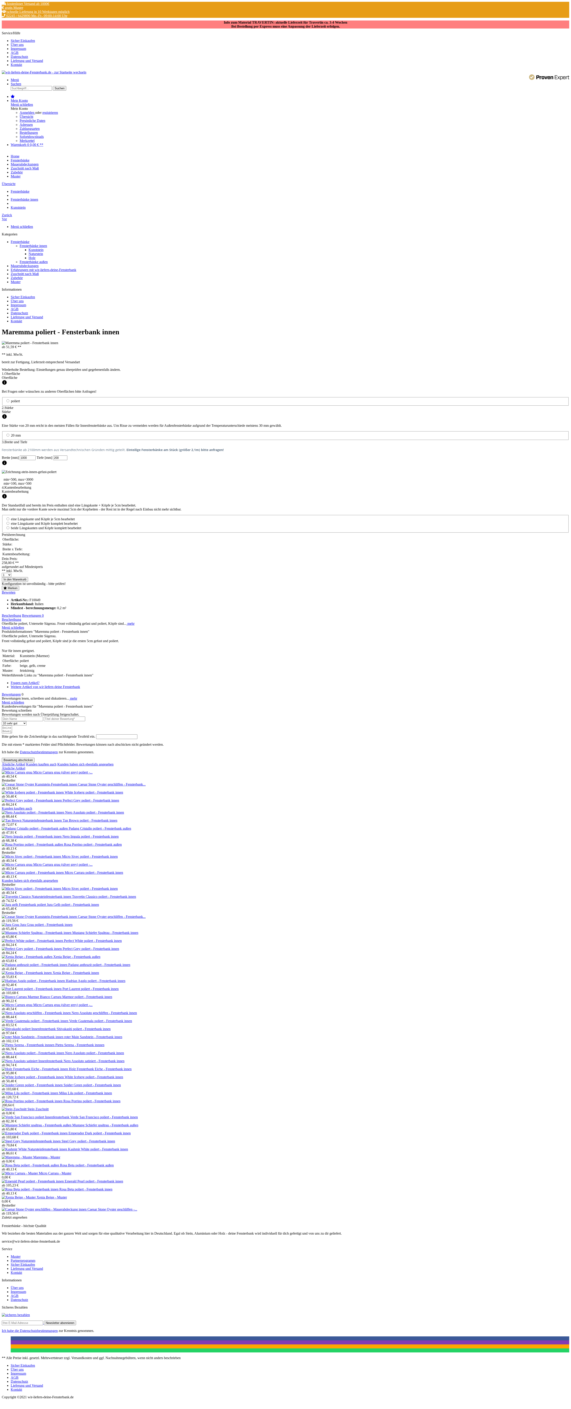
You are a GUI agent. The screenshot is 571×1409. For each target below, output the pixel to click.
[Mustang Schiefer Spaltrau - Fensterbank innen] (37, 933)
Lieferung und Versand (27, 61)
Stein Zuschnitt (38, 1109)
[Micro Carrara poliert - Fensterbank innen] (33, 872)
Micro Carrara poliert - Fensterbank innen (94, 872)
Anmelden (27, 112)
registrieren (50, 112)
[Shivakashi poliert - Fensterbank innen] (29, 1029)
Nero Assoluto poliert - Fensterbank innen (94, 812)
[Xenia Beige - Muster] (19, 1197)
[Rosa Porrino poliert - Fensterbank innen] (32, 1101)
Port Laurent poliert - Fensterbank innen (90, 989)
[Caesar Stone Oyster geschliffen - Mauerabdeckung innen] (44, 1209)
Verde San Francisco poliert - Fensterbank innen (104, 1117)
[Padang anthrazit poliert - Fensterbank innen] (35, 965)
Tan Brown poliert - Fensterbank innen (90, 820)
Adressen (26, 125)
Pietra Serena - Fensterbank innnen (79, 1045)
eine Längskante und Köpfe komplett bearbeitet (44, 523)
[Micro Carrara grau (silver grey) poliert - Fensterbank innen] (17, 772)
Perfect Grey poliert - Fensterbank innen (91, 800)
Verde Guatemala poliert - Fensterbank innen (100, 1021)
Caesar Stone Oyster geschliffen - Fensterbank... (112, 784)
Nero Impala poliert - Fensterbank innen (90, 836)
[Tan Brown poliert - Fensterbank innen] (32, 820)
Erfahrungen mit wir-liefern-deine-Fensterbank (43, 270)
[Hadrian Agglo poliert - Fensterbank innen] (34, 981)
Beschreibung (11, 615)
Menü (15, 80)
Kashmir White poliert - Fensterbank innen (98, 1149)
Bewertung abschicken (18, 760)
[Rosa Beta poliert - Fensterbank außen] (31, 1165)
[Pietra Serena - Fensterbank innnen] (28, 1045)
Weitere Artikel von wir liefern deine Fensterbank (45, 687)
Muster (16, 282)
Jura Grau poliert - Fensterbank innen (46, 925)
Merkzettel (27, 141)
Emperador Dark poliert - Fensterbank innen (99, 1133)
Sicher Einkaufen (23, 41)
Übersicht (26, 116)
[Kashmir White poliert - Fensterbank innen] (35, 1149)
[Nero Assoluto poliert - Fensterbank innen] (33, 812)
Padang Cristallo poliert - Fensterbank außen (100, 828)
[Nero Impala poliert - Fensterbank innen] (32, 836)
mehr (130, 623)
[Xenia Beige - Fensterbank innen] (27, 973)
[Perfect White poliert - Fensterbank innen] (33, 941)
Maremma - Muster (46, 1157)
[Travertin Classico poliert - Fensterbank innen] (37, 896)
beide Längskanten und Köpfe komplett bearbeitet (46, 528)
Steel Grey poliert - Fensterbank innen (88, 1141)
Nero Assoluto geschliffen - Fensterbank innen (104, 1013)
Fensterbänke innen (33, 246)
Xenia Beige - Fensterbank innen (76, 973)
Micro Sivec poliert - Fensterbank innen (90, 856)
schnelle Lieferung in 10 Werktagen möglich (38, 12)
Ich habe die (11, 1331)
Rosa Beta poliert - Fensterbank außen (87, 1165)
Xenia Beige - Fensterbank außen (76, 957)
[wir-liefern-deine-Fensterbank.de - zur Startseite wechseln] (44, 72)
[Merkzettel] (13, 96)
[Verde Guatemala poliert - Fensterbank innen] (35, 1021)
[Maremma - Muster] (17, 1157)
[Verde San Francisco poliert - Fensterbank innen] (36, 1117)
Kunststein (36, 250)
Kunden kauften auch (41, 764)
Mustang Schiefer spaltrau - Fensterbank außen (105, 1125)
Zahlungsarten (30, 129)
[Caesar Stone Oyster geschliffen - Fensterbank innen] (40, 784)
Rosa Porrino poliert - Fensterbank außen (93, 844)
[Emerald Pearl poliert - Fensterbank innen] (33, 1181)
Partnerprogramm (23, 1260)
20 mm (16, 435)
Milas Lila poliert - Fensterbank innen (85, 1093)
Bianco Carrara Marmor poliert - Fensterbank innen (76, 997)
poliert (15, 401)
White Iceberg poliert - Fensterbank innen (94, 792)
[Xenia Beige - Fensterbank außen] (27, 957)
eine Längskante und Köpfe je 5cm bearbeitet (43, 519)
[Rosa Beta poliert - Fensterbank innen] (30, 1189)
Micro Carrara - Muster (55, 1173)
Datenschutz (19, 57)
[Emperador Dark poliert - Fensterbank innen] (35, 1133)
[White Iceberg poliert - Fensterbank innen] (33, 792)
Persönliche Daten (32, 121)
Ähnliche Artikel (13, 764)
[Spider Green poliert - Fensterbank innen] (33, 1085)
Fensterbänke (20, 242)
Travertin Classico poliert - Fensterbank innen (104, 896)
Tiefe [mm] (45, 457)
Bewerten (8, 592)
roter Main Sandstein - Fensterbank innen (93, 1037)
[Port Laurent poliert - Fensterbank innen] (32, 989)
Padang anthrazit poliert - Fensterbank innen (99, 965)
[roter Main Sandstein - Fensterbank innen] (33, 1037)
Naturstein (36, 254)
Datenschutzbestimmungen (39, 752)
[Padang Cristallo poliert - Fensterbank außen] (35, 828)
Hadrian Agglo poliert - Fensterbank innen (95, 981)
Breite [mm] (11, 457)
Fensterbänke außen (34, 262)
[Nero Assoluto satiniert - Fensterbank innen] (33, 1061)
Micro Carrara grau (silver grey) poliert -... (63, 772)
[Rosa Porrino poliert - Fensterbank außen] (33, 844)
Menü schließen (22, 104)
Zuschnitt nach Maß (25, 274)
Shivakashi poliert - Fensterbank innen (84, 1029)
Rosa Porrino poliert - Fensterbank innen (91, 1101)
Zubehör (17, 278)
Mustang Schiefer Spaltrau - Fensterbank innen (105, 933)
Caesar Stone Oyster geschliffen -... (112, 1209)
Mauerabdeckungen (25, 266)
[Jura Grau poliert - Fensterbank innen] (11, 925)
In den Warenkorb (15, 579)
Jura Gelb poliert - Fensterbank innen (73, 905)
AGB (15, 53)
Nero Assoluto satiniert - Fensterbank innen (94, 1061)
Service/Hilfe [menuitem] (22, 49)
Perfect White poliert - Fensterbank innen (93, 941)
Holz (32, 258)
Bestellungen (29, 133)
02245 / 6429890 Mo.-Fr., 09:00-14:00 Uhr (36, 16)
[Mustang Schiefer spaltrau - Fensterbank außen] (37, 1125)
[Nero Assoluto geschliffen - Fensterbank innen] (37, 1013)
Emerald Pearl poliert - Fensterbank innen (94, 1181)
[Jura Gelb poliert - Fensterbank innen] (24, 905)
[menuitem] (290, 41)
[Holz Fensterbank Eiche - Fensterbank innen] (35, 1069)
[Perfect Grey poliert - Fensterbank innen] (32, 800)
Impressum (18, 49)
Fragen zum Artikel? (25, 683)
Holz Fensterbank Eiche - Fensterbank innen (100, 1069)
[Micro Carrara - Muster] (20, 1173)
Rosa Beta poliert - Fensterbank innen (85, 1189)
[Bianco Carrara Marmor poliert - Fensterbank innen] (21, 997)
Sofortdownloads (32, 137)
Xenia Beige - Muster (52, 1197)
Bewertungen (33, 615)
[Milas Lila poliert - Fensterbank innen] (30, 1093)
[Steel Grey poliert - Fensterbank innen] (32, 1141)
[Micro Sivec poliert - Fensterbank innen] (32, 856)
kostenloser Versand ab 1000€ (27, 4)
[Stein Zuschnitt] (14, 1109)
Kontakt (16, 65)
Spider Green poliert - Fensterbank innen (92, 1085)
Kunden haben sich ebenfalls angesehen (85, 764)
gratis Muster (13, 8)
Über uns (17, 45)
